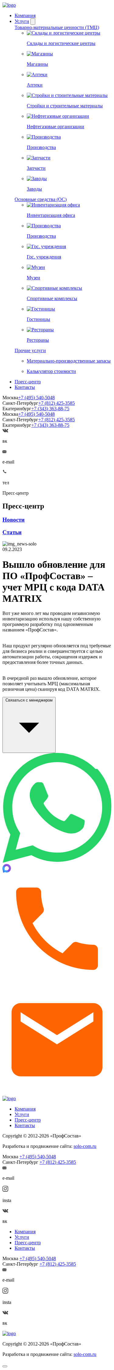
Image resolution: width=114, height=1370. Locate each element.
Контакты (25, 387)
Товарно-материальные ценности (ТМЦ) (57, 27)
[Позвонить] (57, 982)
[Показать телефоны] (4, 472)
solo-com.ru (85, 1146)
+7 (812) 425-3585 (56, 403)
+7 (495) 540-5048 (36, 397)
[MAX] (6, 870)
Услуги (22, 21)
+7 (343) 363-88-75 (50, 408)
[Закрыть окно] (4, 1366)
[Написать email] (57, 1093)
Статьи (12, 532)
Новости (13, 519)
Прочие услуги (30, 350)
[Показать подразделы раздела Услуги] (32, 21)
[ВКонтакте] (5, 430)
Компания (25, 15)
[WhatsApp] (57, 861)
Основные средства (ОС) (41, 199)
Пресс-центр (28, 381)
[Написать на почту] (4, 451)
